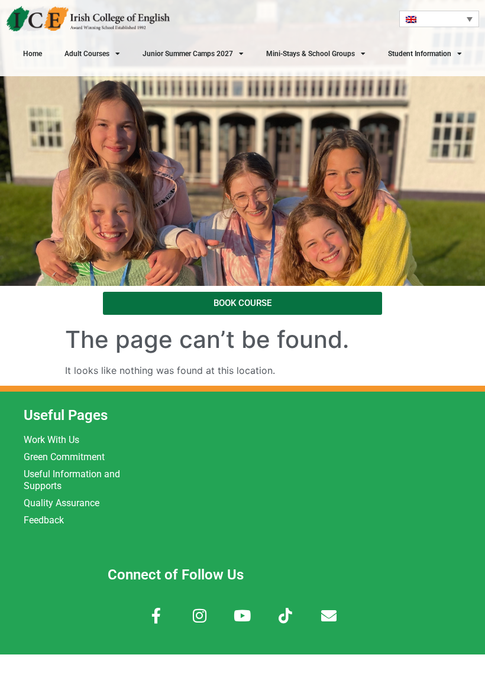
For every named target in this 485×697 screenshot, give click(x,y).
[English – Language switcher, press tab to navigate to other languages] (439, 19)
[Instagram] (199, 615)
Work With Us (51, 439)
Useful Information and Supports (72, 479)
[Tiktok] (285, 615)
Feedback (44, 520)
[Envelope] (328, 615)
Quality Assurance (61, 503)
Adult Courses (86, 54)
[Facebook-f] (156, 615)
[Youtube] (242, 615)
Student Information (419, 54)
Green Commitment (64, 457)
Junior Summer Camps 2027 (188, 54)
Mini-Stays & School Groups (310, 54)
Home (32, 54)
